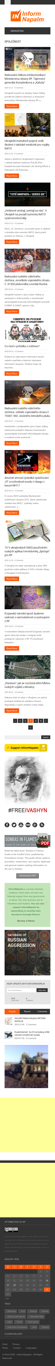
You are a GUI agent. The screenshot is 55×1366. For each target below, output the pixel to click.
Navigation (17, 31)
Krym (9, 1322)
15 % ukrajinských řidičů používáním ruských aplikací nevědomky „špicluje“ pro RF (27, 551)
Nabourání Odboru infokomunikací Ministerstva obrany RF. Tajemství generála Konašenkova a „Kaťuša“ (25, 78)
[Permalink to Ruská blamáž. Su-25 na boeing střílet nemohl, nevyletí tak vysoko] (8, 1034)
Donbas (33, 1311)
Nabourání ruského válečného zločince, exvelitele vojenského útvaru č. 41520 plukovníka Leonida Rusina (27, 280)
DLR (23, 1311)
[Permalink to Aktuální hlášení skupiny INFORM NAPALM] (8, 1021)
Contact (17, 1348)
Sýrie (34, 1327)
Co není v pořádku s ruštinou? (22, 346)
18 (14, 1285)
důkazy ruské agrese (16, 1317)
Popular (12, 1011)
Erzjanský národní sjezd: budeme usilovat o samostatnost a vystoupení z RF (27, 617)
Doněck (45, 1311)
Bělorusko (11, 1311)
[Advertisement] (27, 1125)
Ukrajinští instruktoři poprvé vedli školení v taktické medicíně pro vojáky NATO (27, 144)
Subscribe (15, 999)
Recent (27, 1011)
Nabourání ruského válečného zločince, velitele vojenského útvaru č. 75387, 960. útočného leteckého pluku (27, 412)
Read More (11, 106)
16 (47, 1280)
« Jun (7, 1298)
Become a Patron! (26, 921)
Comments (42, 1011)
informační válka (37, 1317)
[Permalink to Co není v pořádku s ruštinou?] (27, 330)
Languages (31, 1348)
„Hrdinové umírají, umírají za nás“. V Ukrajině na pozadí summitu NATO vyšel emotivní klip (26, 214)
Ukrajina (45, 1327)
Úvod (4, 1344)
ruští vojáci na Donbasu (17, 1327)
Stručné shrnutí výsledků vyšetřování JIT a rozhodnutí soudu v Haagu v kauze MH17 (26, 481)
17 (8, 1285)
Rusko (19, 1322)
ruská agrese (33, 1322)
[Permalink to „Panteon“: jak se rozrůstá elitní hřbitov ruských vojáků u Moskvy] (27, 667)
